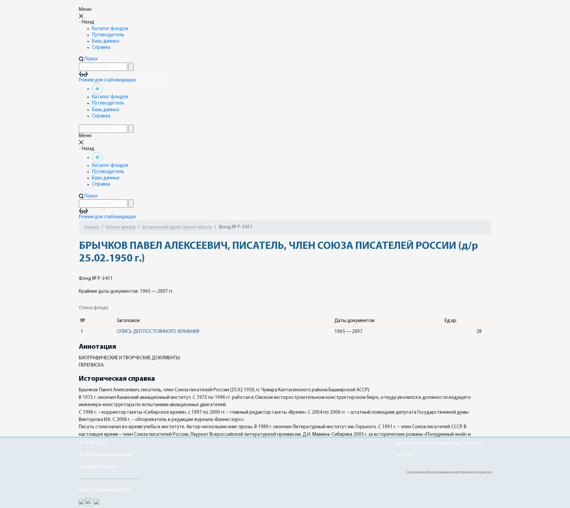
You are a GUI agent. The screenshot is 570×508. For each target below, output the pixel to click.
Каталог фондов (110, 28)
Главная (91, 227)
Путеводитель (108, 35)
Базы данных (105, 41)
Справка (101, 47)
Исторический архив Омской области (177, 227)
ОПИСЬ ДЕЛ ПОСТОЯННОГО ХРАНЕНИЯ (158, 331)
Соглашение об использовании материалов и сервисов (448, 472)
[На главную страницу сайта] (97, 88)
